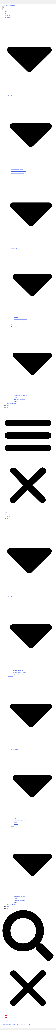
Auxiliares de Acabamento (20, 319)
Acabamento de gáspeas (17, 169)
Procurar (4, 962)
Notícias (7, 405)
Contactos (7, 407)
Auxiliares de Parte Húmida (20, 395)
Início (6, 11)
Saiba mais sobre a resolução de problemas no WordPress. (16, 1024)
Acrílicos (16, 317)
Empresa (7, 13)
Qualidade (7, 15)
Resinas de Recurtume (19, 399)
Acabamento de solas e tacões (18, 171)
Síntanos (16, 401)
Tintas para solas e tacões (17, 173)
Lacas (15, 321)
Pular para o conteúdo (8, 5)
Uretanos (16, 322)
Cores (12, 324)
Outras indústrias (12, 403)
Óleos (15, 397)
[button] (28, 460)
